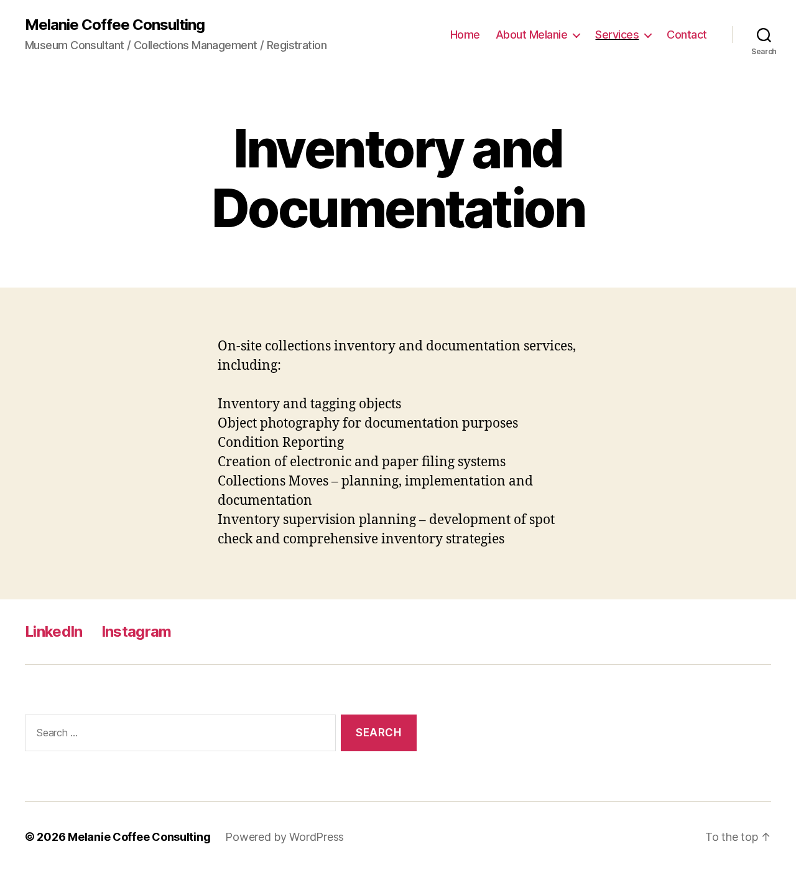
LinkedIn (54, 631)
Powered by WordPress (284, 836)
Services (617, 34)
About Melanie (532, 34)
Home (465, 34)
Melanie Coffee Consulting (115, 24)
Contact (687, 34)
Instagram (136, 631)
